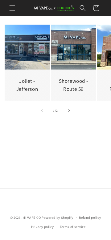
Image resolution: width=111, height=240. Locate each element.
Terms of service (73, 227)
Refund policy (90, 217)
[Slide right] (69, 110)
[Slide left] (42, 110)
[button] (12, 8)
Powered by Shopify (57, 217)
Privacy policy (42, 227)
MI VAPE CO (32, 217)
